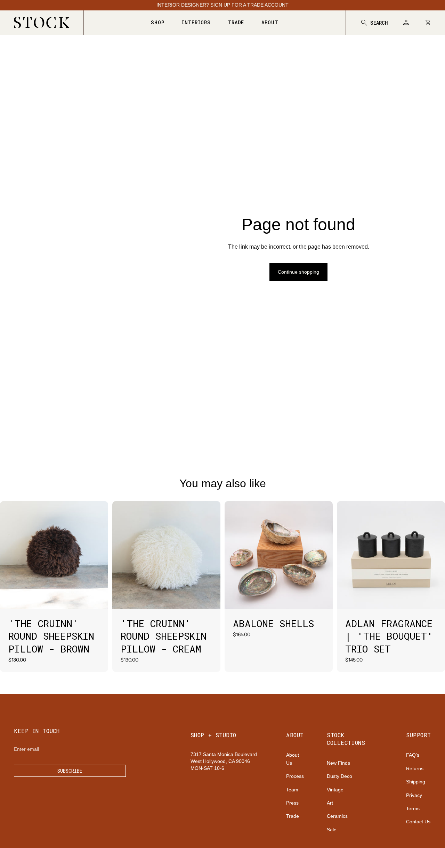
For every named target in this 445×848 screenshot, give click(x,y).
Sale (332, 829)
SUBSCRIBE (69, 770)
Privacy (414, 795)
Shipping (415, 781)
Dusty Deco (339, 776)
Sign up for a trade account (249, 5)
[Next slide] (97, 555)
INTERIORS (195, 22)
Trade (292, 816)
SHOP (157, 22)
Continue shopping (298, 272)
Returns (414, 768)
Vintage (335, 789)
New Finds (338, 763)
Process (295, 776)
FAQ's (412, 755)
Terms (413, 808)
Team (292, 789)
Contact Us (418, 821)
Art (330, 803)
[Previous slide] (10, 555)
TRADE (236, 22)
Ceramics (337, 816)
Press (292, 803)
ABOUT (269, 22)
